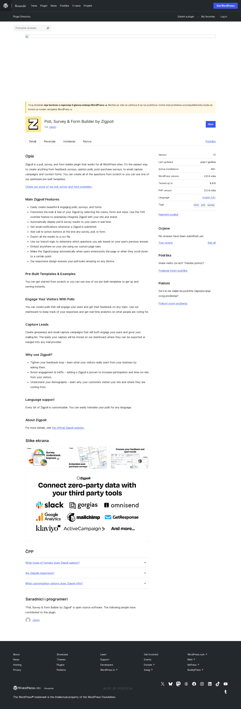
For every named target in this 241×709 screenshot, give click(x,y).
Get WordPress (226, 5)
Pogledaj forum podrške (173, 270)
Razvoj (87, 141)
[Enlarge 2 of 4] (102, 451)
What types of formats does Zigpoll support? (52, 562)
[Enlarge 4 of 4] (144, 475)
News (16, 659)
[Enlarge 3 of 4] (144, 451)
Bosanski (49, 688)
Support (104, 659)
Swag (148, 669)
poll (203, 205)
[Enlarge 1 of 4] (60, 451)
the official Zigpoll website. (68, 427)
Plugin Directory (21, 16)
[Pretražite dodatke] (48, 28)
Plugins (60, 664)
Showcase (62, 654)
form (196, 205)
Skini (210, 124)
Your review (166, 242)
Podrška (210, 141)
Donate (149, 664)
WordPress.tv (109, 669)
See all (212, 242)
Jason (52, 127)
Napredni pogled (168, 214)
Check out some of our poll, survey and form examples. (58, 186)
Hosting (17, 664)
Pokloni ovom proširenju (173, 303)
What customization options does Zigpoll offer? (54, 583)
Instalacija (69, 141)
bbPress (193, 664)
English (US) (209, 197)
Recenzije (50, 141)
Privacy (17, 669)
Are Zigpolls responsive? (39, 573)
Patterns (61, 669)
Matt (191, 659)
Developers (106, 664)
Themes (61, 659)
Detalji (32, 141)
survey (211, 205)
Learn (103, 654)
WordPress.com (197, 654)
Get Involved (151, 654)
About (16, 654)
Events (147, 659)
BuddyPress (195, 669)
